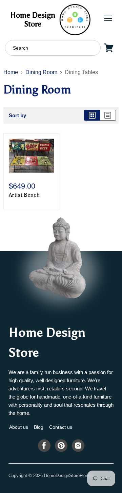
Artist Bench (24, 195)
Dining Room (41, 72)
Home (10, 72)
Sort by (17, 115)
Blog (38, 427)
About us (18, 427)
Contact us (60, 427)
